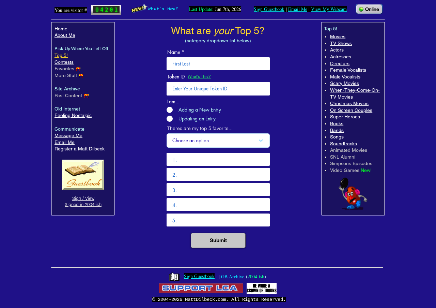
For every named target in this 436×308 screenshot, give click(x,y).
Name (173, 52)
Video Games (344, 170)
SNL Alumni (342, 157)
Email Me (64, 142)
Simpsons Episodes (351, 163)
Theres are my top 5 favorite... (200, 128)
